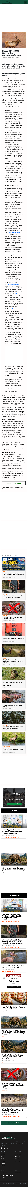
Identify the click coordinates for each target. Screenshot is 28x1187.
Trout (2, 1158)
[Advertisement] (14, 19)
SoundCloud (18, 1156)
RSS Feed (17, 1158)
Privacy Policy (18, 1172)
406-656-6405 (14, 985)
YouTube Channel (19, 1154)
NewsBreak (17, 1161)
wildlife (16, 947)
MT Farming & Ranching (7, 1175)
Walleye (3, 1161)
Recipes (4, 1012)
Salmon (3, 1163)
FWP (3, 837)
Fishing (8, 1012)
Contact (3, 1177)
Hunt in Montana (9, 837)
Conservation (6, 1116)
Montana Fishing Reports (9, 971)
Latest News (4, 1172)
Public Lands (10, 947)
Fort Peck (4, 1090)
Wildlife (17, 1116)
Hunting (16, 837)
